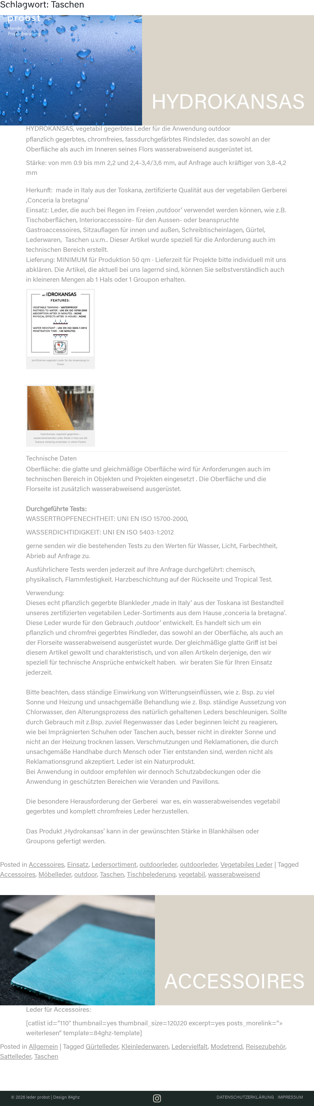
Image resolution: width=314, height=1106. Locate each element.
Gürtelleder (102, 1047)
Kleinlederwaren (144, 1047)
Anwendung (242, 8)
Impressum (290, 1097)
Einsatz (77, 865)
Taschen (112, 875)
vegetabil (192, 875)
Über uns (168, 10)
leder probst (38, 1097)
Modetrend (227, 1047)
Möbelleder (54, 875)
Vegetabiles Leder (246, 865)
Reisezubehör (265, 1047)
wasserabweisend (234, 875)
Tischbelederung (151, 875)
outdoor (85, 875)
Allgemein (43, 1047)
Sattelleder (15, 1057)
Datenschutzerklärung (245, 1097)
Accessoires (46, 865)
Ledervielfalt (189, 1047)
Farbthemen (217, 8)
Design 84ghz (66, 1097)
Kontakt (294, 8)
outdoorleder (158, 865)
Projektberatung (270, 8)
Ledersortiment (189, 8)
